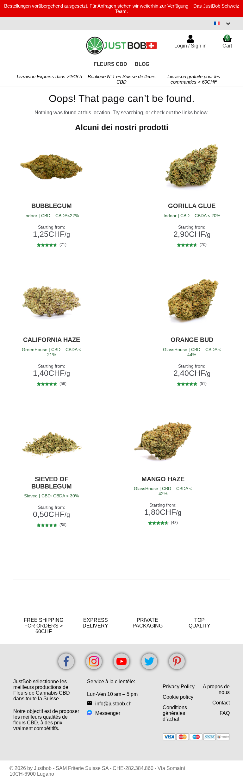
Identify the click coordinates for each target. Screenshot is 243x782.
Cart (227, 41)
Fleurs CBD (110, 64)
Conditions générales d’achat (175, 713)
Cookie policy (178, 697)
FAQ (225, 713)
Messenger (107, 713)
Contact (221, 702)
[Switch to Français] (222, 23)
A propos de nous (216, 689)
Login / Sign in (190, 45)
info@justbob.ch (113, 703)
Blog (142, 64)
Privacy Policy (179, 686)
